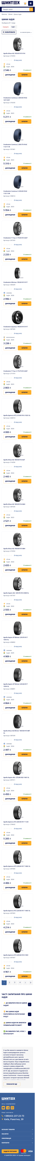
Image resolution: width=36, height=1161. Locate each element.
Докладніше (10, 75)
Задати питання (10, 1151)
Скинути (6, 27)
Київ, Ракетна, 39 (13, 1119)
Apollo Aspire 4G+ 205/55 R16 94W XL (16, 593)
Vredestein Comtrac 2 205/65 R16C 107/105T (15, 99)
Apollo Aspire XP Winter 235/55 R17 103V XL (15, 638)
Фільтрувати (10, 32)
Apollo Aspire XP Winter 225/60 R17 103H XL (15, 685)
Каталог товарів (8, 1129)
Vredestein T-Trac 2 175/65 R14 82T (15, 238)
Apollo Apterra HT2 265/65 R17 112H (15, 822)
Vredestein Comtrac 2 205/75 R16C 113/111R (15, 145)
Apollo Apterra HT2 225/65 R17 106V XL (16, 911)
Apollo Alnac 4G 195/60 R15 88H (14, 548)
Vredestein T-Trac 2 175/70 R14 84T (15, 371)
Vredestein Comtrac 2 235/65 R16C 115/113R (15, 192)
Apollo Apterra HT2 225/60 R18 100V (15, 955)
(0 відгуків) (18, 60)
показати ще (12, 1084)
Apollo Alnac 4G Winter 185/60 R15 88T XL (16, 732)
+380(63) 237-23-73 (14, 1116)
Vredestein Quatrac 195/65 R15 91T (15, 327)
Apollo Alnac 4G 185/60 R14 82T (14, 460)
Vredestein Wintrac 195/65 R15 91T (15, 282)
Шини (10, 14)
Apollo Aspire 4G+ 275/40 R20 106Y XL (16, 777)
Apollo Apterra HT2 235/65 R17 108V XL (16, 866)
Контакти (5, 1143)
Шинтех (4, 14)
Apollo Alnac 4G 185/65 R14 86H (14, 504)
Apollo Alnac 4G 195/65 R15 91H (14, 53)
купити (25, 75)
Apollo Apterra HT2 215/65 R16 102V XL (16, 415)
